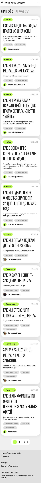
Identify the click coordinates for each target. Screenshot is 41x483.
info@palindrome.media (9, 472)
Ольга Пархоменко (15, 177)
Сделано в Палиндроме (9, 466)
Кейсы (8, 20)
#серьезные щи (21, 80)
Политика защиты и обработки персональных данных (17, 476)
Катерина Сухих (14, 259)
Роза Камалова (14, 294)
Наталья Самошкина (16, 85)
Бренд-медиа (11, 304)
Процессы (10, 269)
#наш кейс (8, 45)
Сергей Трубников (15, 132)
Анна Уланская (14, 49)
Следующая (27, 442)
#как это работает (11, 290)
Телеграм (4, 463)
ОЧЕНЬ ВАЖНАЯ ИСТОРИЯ (12, 36)
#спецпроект (20, 45)
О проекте (5, 456)
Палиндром (12, 432)
